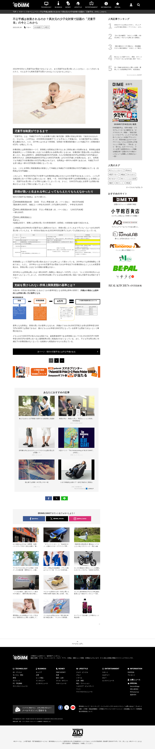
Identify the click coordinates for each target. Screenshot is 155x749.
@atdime (35, 518)
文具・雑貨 (80, 680)
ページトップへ (77, 644)
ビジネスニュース (42, 683)
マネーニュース (32, 12)
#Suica (128, 170)
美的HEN (133, 695)
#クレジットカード (116, 170)
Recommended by (79, 488)
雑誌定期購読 (93, 709)
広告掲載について (129, 709)
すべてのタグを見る (133, 187)
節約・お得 (59, 678)
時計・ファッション (83, 683)
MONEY (61, 669)
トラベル (79, 678)
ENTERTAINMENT (112, 669)
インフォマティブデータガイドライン (112, 706)
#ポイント (119, 183)
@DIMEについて (84, 706)
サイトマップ (95, 706)
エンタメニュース (108, 680)
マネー (21, 12)
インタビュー (40, 680)
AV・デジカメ (17, 672)
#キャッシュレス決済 (128, 179)
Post (56, 498)
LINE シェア (64, 498)
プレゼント (131, 675)
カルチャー (106, 675)
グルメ (78, 675)
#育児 (47, 27)
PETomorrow (134, 692)
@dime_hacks (81, 518)
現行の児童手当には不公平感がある (56, 351)
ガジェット (16, 680)
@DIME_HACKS (58, 518)
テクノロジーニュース (20, 686)
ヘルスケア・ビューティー (85, 686)
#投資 (128, 183)
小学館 (85, 709)
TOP (14, 12)
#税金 (123, 174)
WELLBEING (134, 689)
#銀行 (111, 183)
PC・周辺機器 (17, 683)
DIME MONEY (61, 672)
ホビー (104, 678)
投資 (57, 675)
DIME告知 (131, 672)
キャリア (39, 672)
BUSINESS (42, 669)
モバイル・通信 (18, 675)
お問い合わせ (129, 706)
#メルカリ (131, 174)
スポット (105, 672)
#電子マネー (113, 174)
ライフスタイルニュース (84, 692)
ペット (78, 689)
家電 (14, 678)
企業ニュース (135, 680)
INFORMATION (136, 669)
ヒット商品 (39, 678)
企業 (37, 675)
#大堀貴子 (38, 27)
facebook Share (48, 498)
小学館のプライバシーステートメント (110, 709)
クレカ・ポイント (62, 680)
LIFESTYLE (83, 669)
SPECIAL (133, 683)
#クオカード (113, 179)
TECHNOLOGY (21, 669)
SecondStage (134, 686)
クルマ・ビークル (82, 672)
